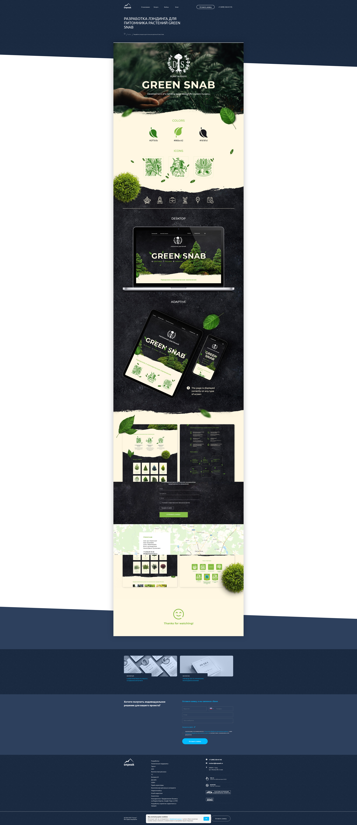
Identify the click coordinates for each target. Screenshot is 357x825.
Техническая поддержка (159, 763)
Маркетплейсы (156, 790)
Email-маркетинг (157, 793)
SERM (153, 782)
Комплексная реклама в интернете (163, 788)
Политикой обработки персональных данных (216, 731)
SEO (152, 769)
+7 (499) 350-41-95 (225, 7)
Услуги (156, 7)
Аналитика (155, 796)
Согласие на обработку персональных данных (197, 733)
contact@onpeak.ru (216, 763)
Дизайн (153, 780)
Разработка (155, 761)
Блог (177, 7)
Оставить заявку (195, 741)
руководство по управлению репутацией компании (193, 679)
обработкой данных (176, 819)
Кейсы (166, 7)
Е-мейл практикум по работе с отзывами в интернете (137, 679)
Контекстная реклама (158, 772)
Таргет (153, 766)
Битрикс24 (155, 777)
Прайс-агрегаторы (157, 785)
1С (152, 774)
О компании (145, 7)
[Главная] (124, 34)
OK (206, 818)
